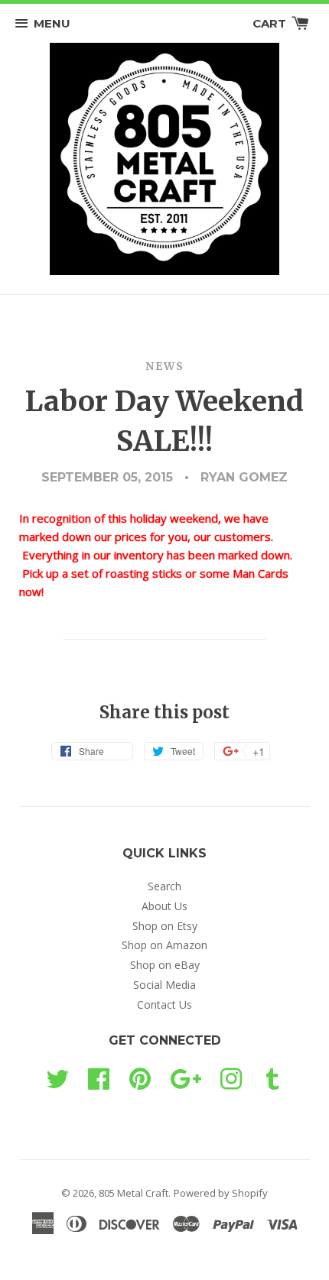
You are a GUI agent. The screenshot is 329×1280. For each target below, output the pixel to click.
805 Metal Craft (133, 1193)
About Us (164, 906)
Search (164, 886)
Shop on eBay (165, 965)
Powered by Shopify (221, 1193)
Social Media (164, 984)
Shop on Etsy (164, 926)
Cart (270, 23)
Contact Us (164, 1004)
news (164, 366)
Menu (52, 23)
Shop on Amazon (164, 945)
